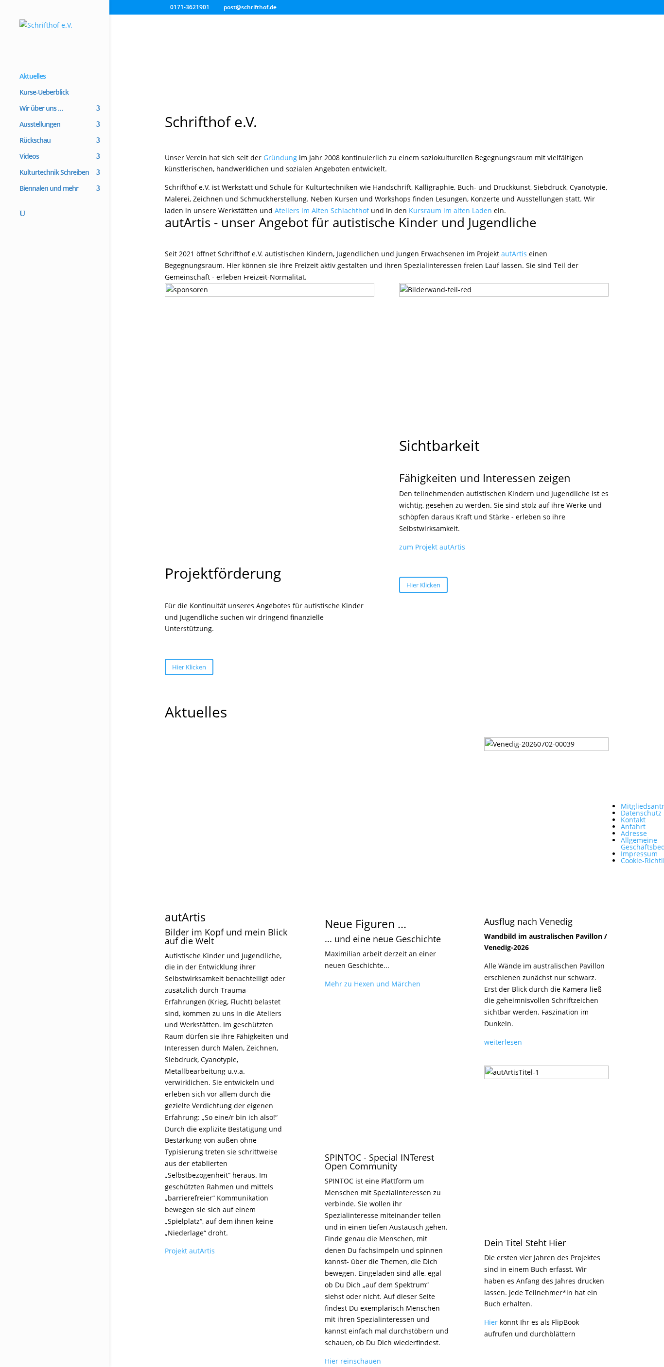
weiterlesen (503, 1042)
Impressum (639, 853)
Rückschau (35, 141)
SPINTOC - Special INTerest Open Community (379, 1161)
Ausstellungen (39, 125)
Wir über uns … (41, 109)
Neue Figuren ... (365, 924)
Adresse (634, 833)
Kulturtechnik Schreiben (54, 173)
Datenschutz (641, 812)
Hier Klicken (189, 667)
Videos (29, 157)
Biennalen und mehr (48, 189)
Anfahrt (633, 826)
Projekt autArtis (190, 1250)
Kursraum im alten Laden (450, 210)
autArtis (514, 253)
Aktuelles (32, 77)
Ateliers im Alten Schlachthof (322, 210)
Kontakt (633, 819)
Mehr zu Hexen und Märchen (372, 983)
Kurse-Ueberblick (44, 93)
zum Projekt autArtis (432, 546)
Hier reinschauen (353, 1361)
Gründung (280, 157)
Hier (491, 1322)
